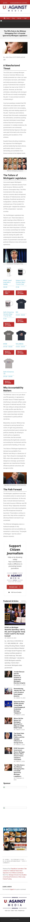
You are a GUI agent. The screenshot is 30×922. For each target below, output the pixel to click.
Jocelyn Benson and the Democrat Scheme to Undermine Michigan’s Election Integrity (19, 677)
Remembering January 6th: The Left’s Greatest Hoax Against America (19, 692)
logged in (12, 889)
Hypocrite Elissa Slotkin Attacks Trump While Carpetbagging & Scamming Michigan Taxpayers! (19, 707)
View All (23, 601)
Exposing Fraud (15, 861)
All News (7, 861)
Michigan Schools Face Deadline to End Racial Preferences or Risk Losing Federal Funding (14, 877)
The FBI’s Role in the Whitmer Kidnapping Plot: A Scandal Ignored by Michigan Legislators (19, 770)
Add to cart (7, 292)
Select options (20, 292)
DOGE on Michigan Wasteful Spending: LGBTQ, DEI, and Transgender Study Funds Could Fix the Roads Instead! (15, 631)
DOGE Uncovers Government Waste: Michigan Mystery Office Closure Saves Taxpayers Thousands (19, 753)
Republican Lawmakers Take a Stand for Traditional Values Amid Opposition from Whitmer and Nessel (15, 871)
